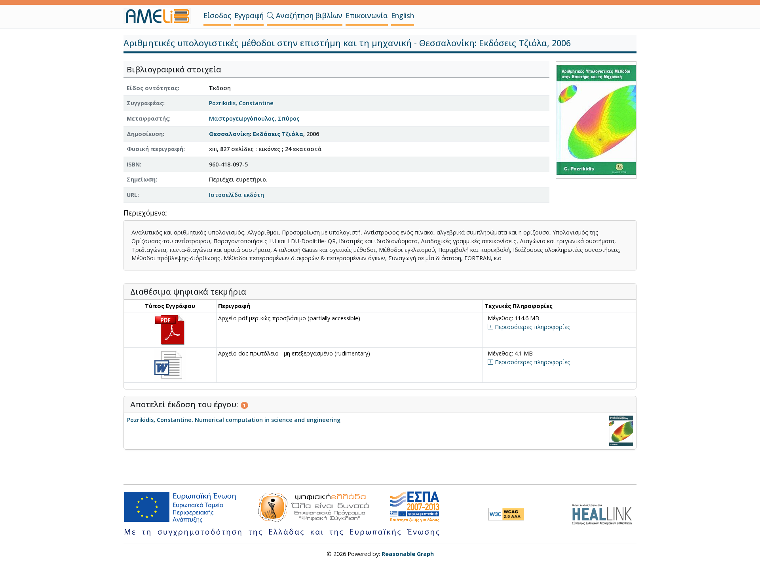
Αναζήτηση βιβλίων (308, 15)
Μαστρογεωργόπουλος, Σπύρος (254, 118)
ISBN (133, 164)
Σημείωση (141, 179)
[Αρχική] (160, 16)
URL (132, 195)
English (402, 15)
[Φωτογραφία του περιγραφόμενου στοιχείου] (596, 119)
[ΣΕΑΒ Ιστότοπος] (604, 513)
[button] (270, 15)
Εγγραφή (249, 15)
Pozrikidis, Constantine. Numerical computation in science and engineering (233, 420)
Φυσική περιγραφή (155, 149)
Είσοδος (217, 15)
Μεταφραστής (148, 118)
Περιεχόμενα (145, 213)
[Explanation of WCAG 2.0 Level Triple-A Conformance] (506, 514)
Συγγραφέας (145, 103)
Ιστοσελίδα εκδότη (236, 195)
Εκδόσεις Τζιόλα (278, 134)
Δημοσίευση (145, 134)
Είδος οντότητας (152, 88)
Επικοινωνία (367, 15)
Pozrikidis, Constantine (241, 103)
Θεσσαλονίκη (229, 134)
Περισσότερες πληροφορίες (531, 327)
